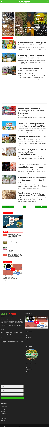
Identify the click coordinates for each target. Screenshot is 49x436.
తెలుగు (5, 342)
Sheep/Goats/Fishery (32, 37)
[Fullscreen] (46, 328)
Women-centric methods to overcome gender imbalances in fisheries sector (31, 111)
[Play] (27, 328)
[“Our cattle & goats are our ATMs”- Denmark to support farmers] (9, 138)
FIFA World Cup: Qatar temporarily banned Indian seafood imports (32, 166)
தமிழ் (2, 342)
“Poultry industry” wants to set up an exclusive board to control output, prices (32, 152)
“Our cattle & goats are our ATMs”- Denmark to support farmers (32, 138)
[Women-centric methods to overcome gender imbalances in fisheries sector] (9, 110)
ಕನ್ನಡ (13, 341)
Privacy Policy (4, 334)
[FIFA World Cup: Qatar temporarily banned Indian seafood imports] (9, 166)
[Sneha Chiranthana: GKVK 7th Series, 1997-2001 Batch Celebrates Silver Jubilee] (5, 248)
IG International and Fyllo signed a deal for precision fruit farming (32, 44)
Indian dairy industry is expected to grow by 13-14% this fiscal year (41, 30)
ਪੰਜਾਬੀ (22, 341)
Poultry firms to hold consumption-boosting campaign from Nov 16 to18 (32, 180)
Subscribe (12, 398)
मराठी (19, 341)
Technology (3, 413)
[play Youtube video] (13, 269)
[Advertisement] (24, 92)
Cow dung (16, 37)
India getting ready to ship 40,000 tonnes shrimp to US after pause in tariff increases (9, 29)
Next (41, 206)
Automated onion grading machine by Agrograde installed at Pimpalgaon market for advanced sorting (14, 236)
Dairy (4, 15)
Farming (37, 15)
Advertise (16, 332)
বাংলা (2, 341)
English (4, 341)
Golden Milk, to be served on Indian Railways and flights (42, 18)
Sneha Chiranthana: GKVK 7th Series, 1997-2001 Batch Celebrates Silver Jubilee (15, 249)
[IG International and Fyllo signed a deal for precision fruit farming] (9, 44)
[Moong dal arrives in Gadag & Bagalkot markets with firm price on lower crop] (5, 242)
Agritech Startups (29, 367)
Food (19, 53)
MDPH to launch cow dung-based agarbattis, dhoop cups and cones (25, 29)
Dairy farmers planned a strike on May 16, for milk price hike (9, 18)
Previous (8, 206)
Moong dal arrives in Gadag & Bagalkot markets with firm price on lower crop (15, 243)
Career (20, 332)
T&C (9, 334)
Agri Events (3, 418)
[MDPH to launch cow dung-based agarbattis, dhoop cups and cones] (24, 24)
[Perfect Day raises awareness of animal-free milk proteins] (9, 57)
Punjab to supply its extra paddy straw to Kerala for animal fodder (32, 194)
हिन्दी (11, 341)
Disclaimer (13, 334)
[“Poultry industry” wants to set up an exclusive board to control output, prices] (9, 151)
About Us (3, 332)
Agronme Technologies (12, 426)
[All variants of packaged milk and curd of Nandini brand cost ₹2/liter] (9, 125)
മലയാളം (16, 341)
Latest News (4, 406)
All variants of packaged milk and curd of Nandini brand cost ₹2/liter (32, 125)
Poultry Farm (24, 37)
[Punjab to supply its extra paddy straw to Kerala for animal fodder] (9, 194)
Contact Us (19, 334)
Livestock (18, 25)
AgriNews (18, 33)
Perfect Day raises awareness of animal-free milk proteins (31, 57)
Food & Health (4, 416)
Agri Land (3, 420)
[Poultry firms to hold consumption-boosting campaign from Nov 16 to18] (9, 179)
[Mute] (44, 328)
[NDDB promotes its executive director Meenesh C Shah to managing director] (9, 70)
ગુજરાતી (8, 341)
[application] (36, 322)
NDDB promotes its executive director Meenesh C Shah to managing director (30, 71)
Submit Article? (9, 332)
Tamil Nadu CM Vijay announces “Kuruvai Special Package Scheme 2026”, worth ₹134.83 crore (15, 255)
